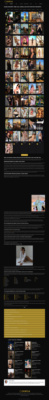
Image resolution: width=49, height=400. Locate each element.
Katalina (24, 47)
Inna (32, 11)
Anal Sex (16, 278)
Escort (5, 277)
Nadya (17, 23)
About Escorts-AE (10, 393)
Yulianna (17, 47)
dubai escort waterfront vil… (35, 343)
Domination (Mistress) (28, 279)
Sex (15, 277)
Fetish (26, 277)
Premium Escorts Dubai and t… (36, 361)
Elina (24, 118)
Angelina (9, 23)
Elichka (24, 11)
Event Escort (6, 279)
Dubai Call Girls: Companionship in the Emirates (17, 393)
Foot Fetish (26, 281)
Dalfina (24, 59)
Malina (9, 118)
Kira (32, 118)
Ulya (40, 130)
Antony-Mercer (11, 380)
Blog (19, 367)
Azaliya (17, 59)
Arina (16, 130)
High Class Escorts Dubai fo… (35, 352)
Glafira (9, 11)
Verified (38, 9)
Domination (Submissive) (28, 280)
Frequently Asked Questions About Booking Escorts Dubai (20, 394)
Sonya (24, 23)
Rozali (32, 142)
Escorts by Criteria (11, 3)
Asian (26, 299)
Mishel (17, 11)
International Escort (7, 281)
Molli (9, 59)
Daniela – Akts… (17, 118)
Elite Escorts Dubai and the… (19, 343)
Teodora (40, 11)
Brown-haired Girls (7, 299)
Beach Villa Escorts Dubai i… (18, 361)
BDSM (26, 278)
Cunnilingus (16, 281)
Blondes (16, 299)
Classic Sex (16, 280)
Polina (17, 142)
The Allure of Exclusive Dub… (19, 352)
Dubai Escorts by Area (38, 393)
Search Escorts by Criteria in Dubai (24, 395)
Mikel (32, 35)
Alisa (9, 47)
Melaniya (9, 130)
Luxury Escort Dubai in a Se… (36, 370)
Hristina (40, 59)
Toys (36, 277)
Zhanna (40, 35)
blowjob (16, 279)
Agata (32, 23)
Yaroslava (17, 35)
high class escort (7, 280)
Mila (32, 47)
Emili (40, 23)
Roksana (24, 142)
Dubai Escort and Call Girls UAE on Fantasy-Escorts (30, 393)
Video (41, 9)
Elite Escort (6, 278)
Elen (32, 59)
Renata (24, 35)
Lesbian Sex (16, 283)
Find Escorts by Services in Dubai (9, 394)
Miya (24, 130)
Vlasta (9, 35)
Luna (40, 47)
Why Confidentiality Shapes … (18, 370)
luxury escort (6, 282)
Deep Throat (16, 282)
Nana (9, 142)
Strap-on (37, 278)
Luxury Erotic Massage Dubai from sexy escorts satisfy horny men (35, 394)
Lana (40, 142)
